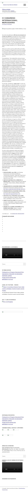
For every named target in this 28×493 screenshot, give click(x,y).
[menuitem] (21, 5)
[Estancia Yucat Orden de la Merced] (11, 5)
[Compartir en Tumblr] (3, 225)
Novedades (9, 24)
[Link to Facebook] (23, 491)
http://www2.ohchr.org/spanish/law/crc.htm (11, 194)
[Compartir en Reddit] (3, 229)
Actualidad (4, 24)
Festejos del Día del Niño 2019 (9, 277)
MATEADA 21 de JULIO (7, 279)
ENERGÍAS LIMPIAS (7, 276)
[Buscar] (21, 5)
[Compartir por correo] (3, 231)
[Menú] (24, 5)
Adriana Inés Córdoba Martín (18, 213)
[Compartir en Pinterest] (3, 221)
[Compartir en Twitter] (3, 219)
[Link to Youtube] (25, 491)
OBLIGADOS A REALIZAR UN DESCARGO (12, 274)
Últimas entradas (6, 9)
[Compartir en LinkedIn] (3, 223)
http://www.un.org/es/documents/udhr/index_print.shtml (14, 189)
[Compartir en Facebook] (3, 217)
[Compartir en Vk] (3, 227)
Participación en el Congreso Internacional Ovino (13, 272)
